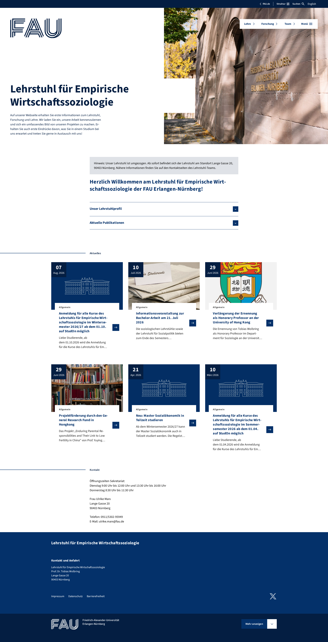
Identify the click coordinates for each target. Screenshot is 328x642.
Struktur (281, 4)
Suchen (296, 4)
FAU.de (266, 4)
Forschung (267, 24)
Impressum (57, 596)
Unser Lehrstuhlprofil (106, 208)
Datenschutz (75, 596)
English (312, 4)
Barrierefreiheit (96, 596)
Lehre (247, 24)
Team (288, 24)
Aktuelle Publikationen (107, 222)
